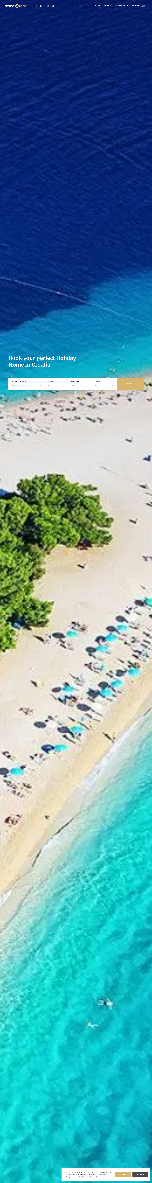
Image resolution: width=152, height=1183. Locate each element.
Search (130, 384)
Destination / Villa (19, 381)
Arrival (50, 381)
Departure (75, 381)
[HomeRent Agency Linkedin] (47, 6)
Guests (97, 381)
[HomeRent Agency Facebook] (36, 6)
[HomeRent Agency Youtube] (53, 6)
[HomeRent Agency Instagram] (41, 6)
